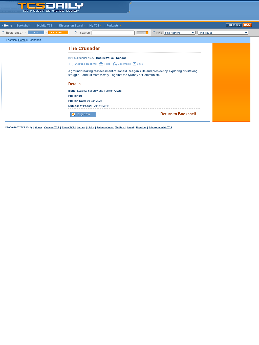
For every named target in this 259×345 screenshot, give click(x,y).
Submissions (105, 127)
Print (107, 63)
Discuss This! (83, 63)
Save (140, 63)
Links (91, 127)
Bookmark (124, 63)
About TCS (68, 127)
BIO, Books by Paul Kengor (108, 57)
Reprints (141, 127)
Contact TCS (51, 127)
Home (22, 39)
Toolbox (120, 127)
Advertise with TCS (160, 127)
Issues (81, 127)
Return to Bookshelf (178, 114)
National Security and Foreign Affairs (99, 90)
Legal (130, 127)
